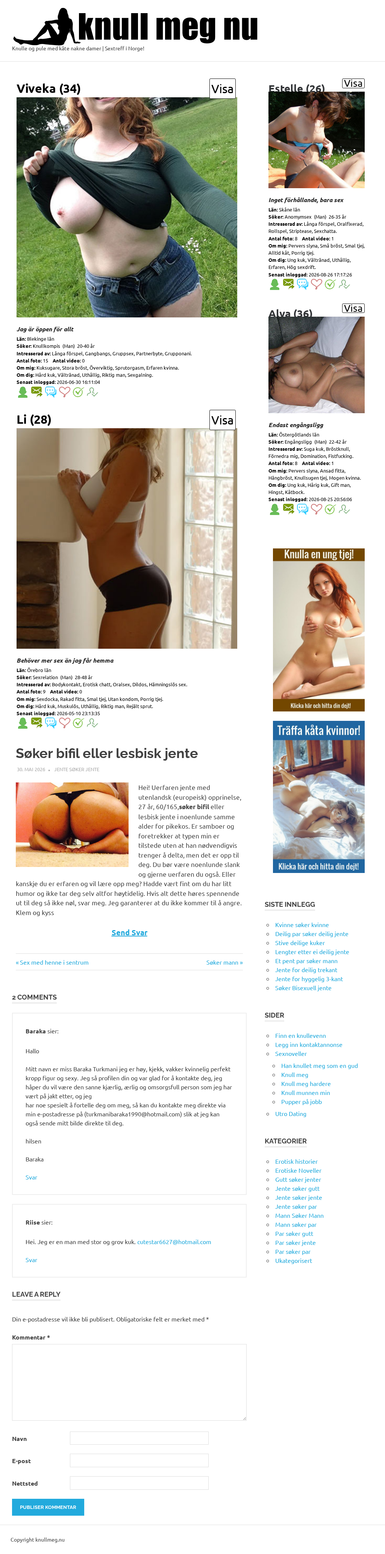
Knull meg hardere (306, 1083)
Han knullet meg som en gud (319, 1065)
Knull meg (294, 1074)
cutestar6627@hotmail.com (174, 1241)
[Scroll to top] (371, 1540)
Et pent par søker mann (306, 960)
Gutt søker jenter (298, 1179)
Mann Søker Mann (299, 1215)
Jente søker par (296, 1206)
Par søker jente (295, 1242)
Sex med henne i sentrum (54, 962)
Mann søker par (296, 1224)
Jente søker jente (76, 769)
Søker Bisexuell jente (303, 987)
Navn (19, 1438)
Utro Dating (290, 1113)
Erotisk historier (296, 1161)
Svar (31, 1177)
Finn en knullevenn (300, 1035)
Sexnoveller (291, 1053)
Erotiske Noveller (298, 1170)
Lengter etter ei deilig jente (312, 951)
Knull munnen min (305, 1092)
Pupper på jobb (301, 1101)
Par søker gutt (294, 1233)
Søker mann (222, 962)
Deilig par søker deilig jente (312, 933)
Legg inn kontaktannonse (309, 1044)
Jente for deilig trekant (306, 969)
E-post (21, 1461)
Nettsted (25, 1483)
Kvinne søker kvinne (302, 924)
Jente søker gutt (297, 1188)
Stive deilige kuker (300, 942)
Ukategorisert (293, 1260)
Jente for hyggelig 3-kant (309, 978)
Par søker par (293, 1251)
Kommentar (31, 1337)
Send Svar (129, 932)
